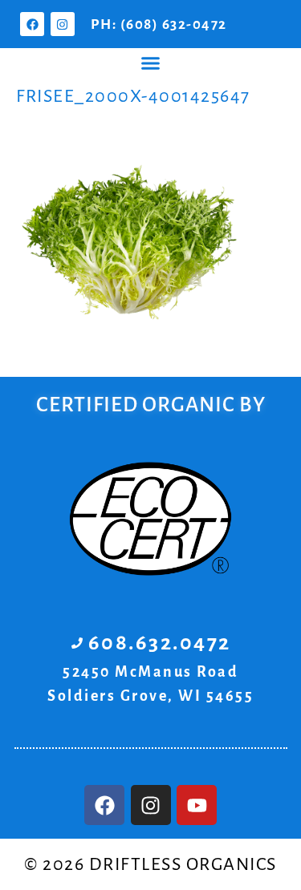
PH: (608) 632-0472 (159, 24)
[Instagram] (63, 24)
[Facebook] (32, 24)
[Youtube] (197, 805)
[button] (151, 63)
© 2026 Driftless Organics (150, 864)
